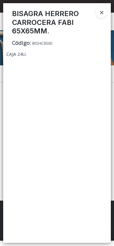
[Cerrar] (102, 12)
